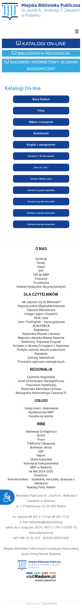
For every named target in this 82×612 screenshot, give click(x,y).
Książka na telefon (41, 416)
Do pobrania (41, 283)
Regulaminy (41, 330)
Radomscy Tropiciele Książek (41, 342)
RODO (41, 435)
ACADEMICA (41, 326)
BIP (41, 271)
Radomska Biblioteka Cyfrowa (41, 389)
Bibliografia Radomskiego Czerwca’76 (41, 393)
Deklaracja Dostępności (41, 431)
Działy (41, 263)
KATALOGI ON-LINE (43, 43)
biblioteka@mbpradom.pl (46, 522)
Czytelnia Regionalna (41, 377)
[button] (77, 31)
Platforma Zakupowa (41, 443)
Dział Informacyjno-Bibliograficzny (41, 381)
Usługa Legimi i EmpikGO (41, 314)
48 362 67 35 (37, 517)
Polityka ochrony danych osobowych (41, 350)
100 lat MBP (41, 275)
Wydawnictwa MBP (41, 412)
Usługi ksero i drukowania (41, 408)
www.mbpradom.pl (41, 533)
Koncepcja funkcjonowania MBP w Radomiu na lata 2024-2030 (41, 467)
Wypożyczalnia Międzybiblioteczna (41, 306)
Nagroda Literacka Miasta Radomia (41, 338)
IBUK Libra (41, 318)
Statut (41, 267)
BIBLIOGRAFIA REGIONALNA (43, 53)
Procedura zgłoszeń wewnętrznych (41, 361)
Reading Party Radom (41, 487)
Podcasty (41, 279)
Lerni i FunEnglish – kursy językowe (41, 322)
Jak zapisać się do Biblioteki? (41, 302)
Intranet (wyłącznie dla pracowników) (41, 286)
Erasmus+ (41, 475)
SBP (41, 451)
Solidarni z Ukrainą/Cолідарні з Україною (41, 346)
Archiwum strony (41, 447)
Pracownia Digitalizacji (41, 385)
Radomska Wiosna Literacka (41, 334)
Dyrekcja (41, 259)
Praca (41, 439)
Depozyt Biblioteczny (41, 310)
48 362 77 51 (61, 517)
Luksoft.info (49, 603)
